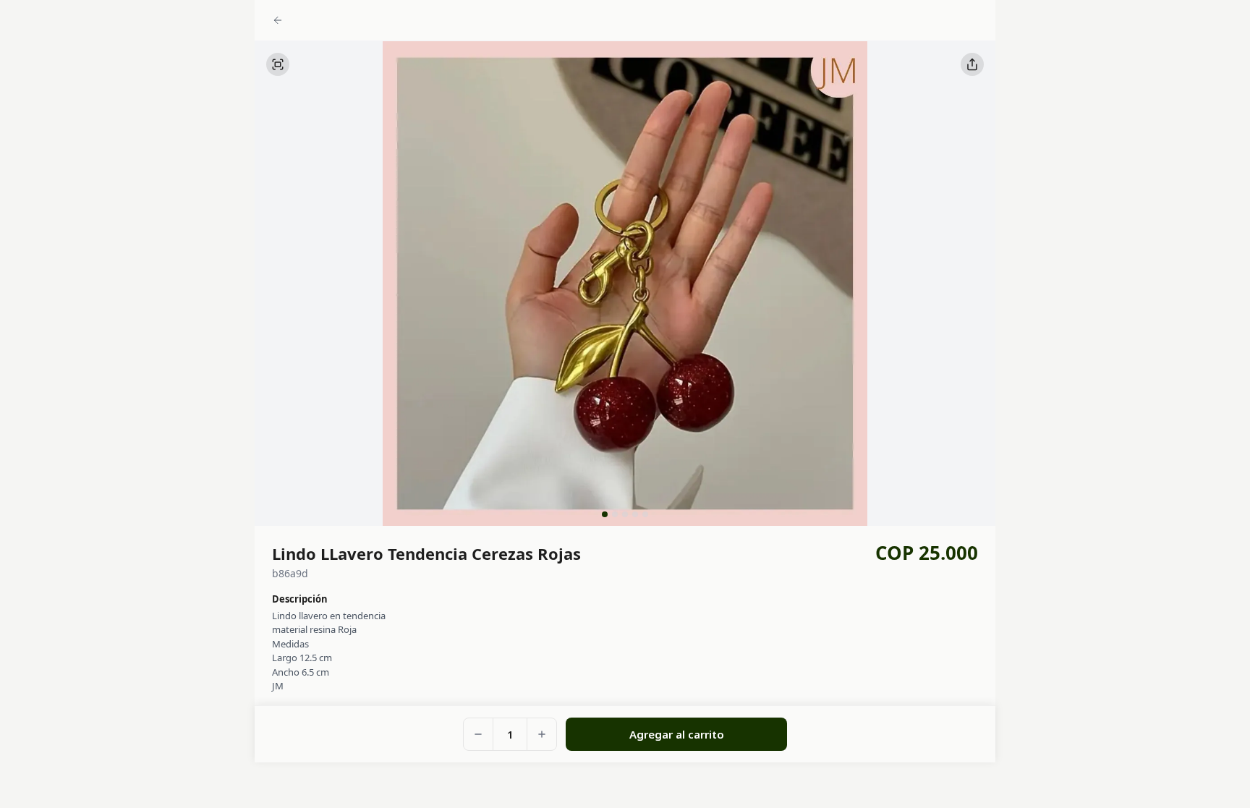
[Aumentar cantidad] (541, 734)
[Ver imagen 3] (625, 514)
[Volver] (277, 19)
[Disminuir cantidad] (478, 734)
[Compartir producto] (972, 64)
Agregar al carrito (676, 734)
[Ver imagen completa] (277, 64)
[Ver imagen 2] (615, 514)
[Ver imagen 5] (645, 514)
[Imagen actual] (605, 514)
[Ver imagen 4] (635, 514)
